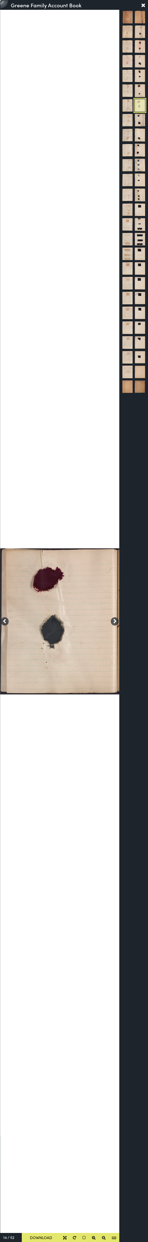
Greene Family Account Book (46, 5)
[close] (143, 5)
